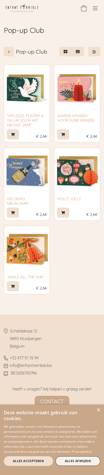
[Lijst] (77, 51)
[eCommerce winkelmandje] (84, 8)
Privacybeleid (81, 451)
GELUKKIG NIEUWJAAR (17, 201)
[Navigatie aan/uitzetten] (95, 8)
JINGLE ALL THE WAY (25, 277)
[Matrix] (65, 51)
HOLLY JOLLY (69, 198)
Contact (52, 401)
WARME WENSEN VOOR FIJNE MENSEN (75, 118)
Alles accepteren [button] (28, 461)
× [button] (98, 410)
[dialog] (52, 440)
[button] (13, 134)
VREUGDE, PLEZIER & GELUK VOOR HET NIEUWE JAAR (25, 120)
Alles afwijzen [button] (78, 461)
